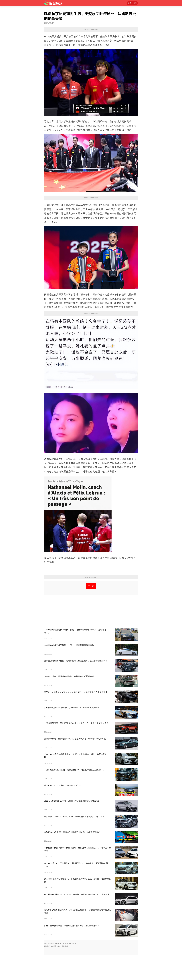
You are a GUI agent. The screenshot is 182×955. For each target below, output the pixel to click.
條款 (59, 946)
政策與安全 (54, 946)
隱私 (63, 946)
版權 (66, 946)
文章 (129, 3)
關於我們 (47, 946)
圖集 (135, 3)
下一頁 (91, 586)
